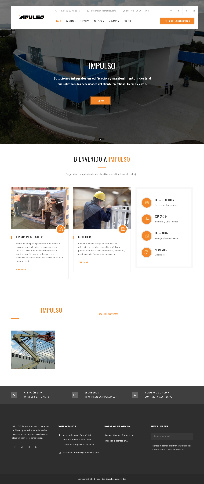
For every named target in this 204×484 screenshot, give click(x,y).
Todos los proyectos (108, 313)
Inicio (58, 21)
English (127, 21)
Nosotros (71, 21)
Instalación (171, 313)
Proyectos (188, 313)
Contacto (114, 21)
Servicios (84, 21)
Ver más (21, 269)
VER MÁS (100, 100)
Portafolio (99, 21)
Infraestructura (133, 313)
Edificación (153, 313)
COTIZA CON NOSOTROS (179, 21)
